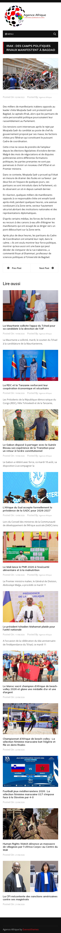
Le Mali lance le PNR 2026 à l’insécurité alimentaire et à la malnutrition (26, 568)
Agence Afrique (45, 97)
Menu (10, 34)
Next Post (44, 268)
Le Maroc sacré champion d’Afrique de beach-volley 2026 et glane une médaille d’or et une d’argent (30, 689)
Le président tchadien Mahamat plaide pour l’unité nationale (29, 628)
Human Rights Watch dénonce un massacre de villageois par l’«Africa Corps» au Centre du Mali (30, 846)
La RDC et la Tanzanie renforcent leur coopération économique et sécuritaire (26, 387)
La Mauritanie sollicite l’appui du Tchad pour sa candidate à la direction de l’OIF (29, 327)
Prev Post (16, 268)
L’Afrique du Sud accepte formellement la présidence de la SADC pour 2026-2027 (27, 509)
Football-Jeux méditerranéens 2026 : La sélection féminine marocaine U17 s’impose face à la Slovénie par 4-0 (28, 794)
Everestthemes (31, 929)
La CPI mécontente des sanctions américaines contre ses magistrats (30, 898)
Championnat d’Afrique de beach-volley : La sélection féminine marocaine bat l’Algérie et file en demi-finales (29, 741)
